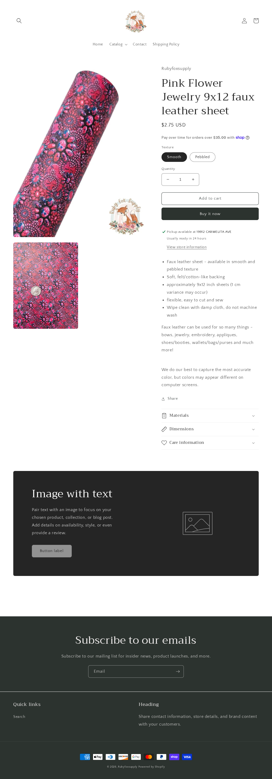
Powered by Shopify (151, 766)
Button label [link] (52, 551)
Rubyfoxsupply (127, 766)
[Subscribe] (178, 671)
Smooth (174, 157)
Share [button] (173, 399)
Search (19, 717)
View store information (187, 247)
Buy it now (210, 214)
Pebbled (202, 157)
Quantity (168, 169)
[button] (19, 21)
